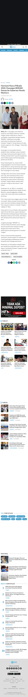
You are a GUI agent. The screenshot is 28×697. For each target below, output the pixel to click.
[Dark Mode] (23, 47)
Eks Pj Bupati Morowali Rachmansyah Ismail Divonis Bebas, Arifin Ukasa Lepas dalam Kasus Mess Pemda (17, 445)
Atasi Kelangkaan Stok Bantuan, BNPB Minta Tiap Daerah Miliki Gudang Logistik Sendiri (18, 568)
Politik (8, 82)
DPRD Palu (19, 519)
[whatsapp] (12, 668)
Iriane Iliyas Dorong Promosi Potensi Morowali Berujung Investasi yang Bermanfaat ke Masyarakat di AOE (17, 408)
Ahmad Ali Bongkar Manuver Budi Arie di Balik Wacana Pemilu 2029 (18, 559)
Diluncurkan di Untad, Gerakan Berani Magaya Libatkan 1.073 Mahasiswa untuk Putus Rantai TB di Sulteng (20, 335)
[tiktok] (21, 668)
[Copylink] (12, 103)
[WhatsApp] (7, 103)
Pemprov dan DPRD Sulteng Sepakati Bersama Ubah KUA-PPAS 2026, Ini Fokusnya (6, 334)
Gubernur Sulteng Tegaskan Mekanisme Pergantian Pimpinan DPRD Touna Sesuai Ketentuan (7, 350)
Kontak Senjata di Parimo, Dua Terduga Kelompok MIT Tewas (16, 615)
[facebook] (7, 668)
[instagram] (16, 668)
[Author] (2, 99)
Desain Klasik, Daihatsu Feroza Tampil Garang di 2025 (15, 628)
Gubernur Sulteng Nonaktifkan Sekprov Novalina (14, 621)
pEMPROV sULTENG (6, 519)
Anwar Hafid (14, 253)
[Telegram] (10, 103)
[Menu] (2, 47)
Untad (13, 519)
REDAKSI (11, 99)
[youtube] (18, 668)
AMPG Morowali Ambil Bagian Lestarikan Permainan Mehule (13, 587)
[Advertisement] (14, 22)
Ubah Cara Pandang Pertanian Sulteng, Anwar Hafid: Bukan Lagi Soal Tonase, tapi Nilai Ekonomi (20, 350)
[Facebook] (2, 103)
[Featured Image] (14, 128)
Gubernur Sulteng (20, 516)
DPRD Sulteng (12, 516)
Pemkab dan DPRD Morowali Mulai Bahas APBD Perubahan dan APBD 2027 (17, 416)
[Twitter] (5, 103)
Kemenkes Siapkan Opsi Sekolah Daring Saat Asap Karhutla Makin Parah (18, 577)
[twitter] (9, 668)
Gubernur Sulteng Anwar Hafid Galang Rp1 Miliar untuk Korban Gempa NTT (20, 365)
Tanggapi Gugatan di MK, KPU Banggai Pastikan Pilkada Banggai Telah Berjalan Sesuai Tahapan (16, 651)
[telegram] (14, 668)
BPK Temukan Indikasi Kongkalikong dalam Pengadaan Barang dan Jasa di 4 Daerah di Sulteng (15, 602)
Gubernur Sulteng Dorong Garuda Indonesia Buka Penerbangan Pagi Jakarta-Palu (14, 635)
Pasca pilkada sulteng (7, 256)
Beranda (3, 82)
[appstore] (10, 674)
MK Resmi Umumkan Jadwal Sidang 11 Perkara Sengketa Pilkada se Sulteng (15, 609)
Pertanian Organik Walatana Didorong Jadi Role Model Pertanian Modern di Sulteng (6, 366)
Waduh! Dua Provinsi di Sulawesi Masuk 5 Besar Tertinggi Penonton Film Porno (15, 594)
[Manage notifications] (25, 694)
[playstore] (17, 674)
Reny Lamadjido (18, 256)
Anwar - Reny (5, 253)
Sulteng (24, 519)
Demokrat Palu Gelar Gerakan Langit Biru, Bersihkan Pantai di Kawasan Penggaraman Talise (18, 426)
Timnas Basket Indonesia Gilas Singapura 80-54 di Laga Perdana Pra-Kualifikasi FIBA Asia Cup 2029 (17, 436)
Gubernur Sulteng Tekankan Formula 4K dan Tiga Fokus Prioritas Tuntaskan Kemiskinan (16, 643)
